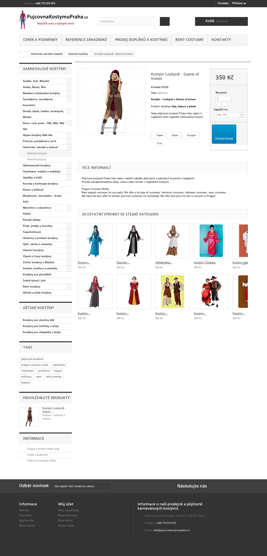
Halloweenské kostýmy (36, 165)
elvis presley (53, 376)
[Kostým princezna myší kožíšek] (95, 291)
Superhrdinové (32, 232)
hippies (25, 382)
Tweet (159, 135)
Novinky (24, 510)
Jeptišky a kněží (32, 177)
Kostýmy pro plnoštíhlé (37, 274)
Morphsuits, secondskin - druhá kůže (42, 198)
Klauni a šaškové (33, 189)
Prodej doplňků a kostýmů (141, 39)
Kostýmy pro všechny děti (38, 320)
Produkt (156, 87)
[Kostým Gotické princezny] (95, 240)
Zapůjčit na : (221, 109)
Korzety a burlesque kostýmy (40, 183)
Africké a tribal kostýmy (37, 292)
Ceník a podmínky (40, 39)
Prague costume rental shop (43, 448)
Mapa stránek (27, 525)
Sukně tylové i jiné (34, 280)
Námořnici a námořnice (37, 207)
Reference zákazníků (86, 39)
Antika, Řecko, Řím (34, 87)
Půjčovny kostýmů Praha (41, 460)
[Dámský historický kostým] (133, 240)
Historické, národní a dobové (47, 54)
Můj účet (65, 504)
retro (39, 376)
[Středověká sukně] (172, 240)
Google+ (191, 135)
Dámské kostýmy (78, 54)
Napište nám (26, 520)
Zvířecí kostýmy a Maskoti (38, 262)
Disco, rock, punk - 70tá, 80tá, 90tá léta (43, 126)
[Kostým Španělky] (211, 291)
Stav (153, 92)
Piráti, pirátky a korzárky (37, 225)
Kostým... (84, 262)
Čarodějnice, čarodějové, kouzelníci (38, 102)
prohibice (44, 370)
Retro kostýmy (31, 286)
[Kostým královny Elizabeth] (133, 291)
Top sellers (25, 515)
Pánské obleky (31, 219)
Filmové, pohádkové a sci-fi (39, 141)
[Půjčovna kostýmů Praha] (55, 19)
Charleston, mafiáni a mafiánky (41, 171)
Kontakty (223, 3)
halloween (59, 364)
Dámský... (123, 262)
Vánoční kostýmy (33, 250)
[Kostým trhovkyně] (172, 291)
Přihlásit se (239, 3)
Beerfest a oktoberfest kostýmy (41, 93)
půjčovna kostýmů (32, 359)
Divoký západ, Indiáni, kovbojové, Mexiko (43, 114)
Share (174, 135)
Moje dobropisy (67, 515)
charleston (27, 370)
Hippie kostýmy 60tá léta (37, 135)
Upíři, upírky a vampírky (37, 244)
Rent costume (189, 39)
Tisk (159, 143)
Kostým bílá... (241, 262)
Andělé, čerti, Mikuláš (36, 81)
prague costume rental (34, 364)
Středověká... (163, 262)
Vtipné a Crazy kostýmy (37, 256)
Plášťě (27, 213)
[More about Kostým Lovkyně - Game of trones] (29, 417)
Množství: (221, 92)
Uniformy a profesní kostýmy (40, 238)
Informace (33, 438)
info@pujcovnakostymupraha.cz (171, 530)
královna (26, 376)
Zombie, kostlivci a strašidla (40, 268)
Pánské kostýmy (36, 159)
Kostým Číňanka (204, 262)
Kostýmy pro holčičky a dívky (41, 326)
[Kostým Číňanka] (211, 240)
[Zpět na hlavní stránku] (23, 54)
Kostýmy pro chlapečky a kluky (42, 332)
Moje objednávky (68, 510)
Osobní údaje (66, 525)
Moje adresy (65, 520)
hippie (58, 370)
